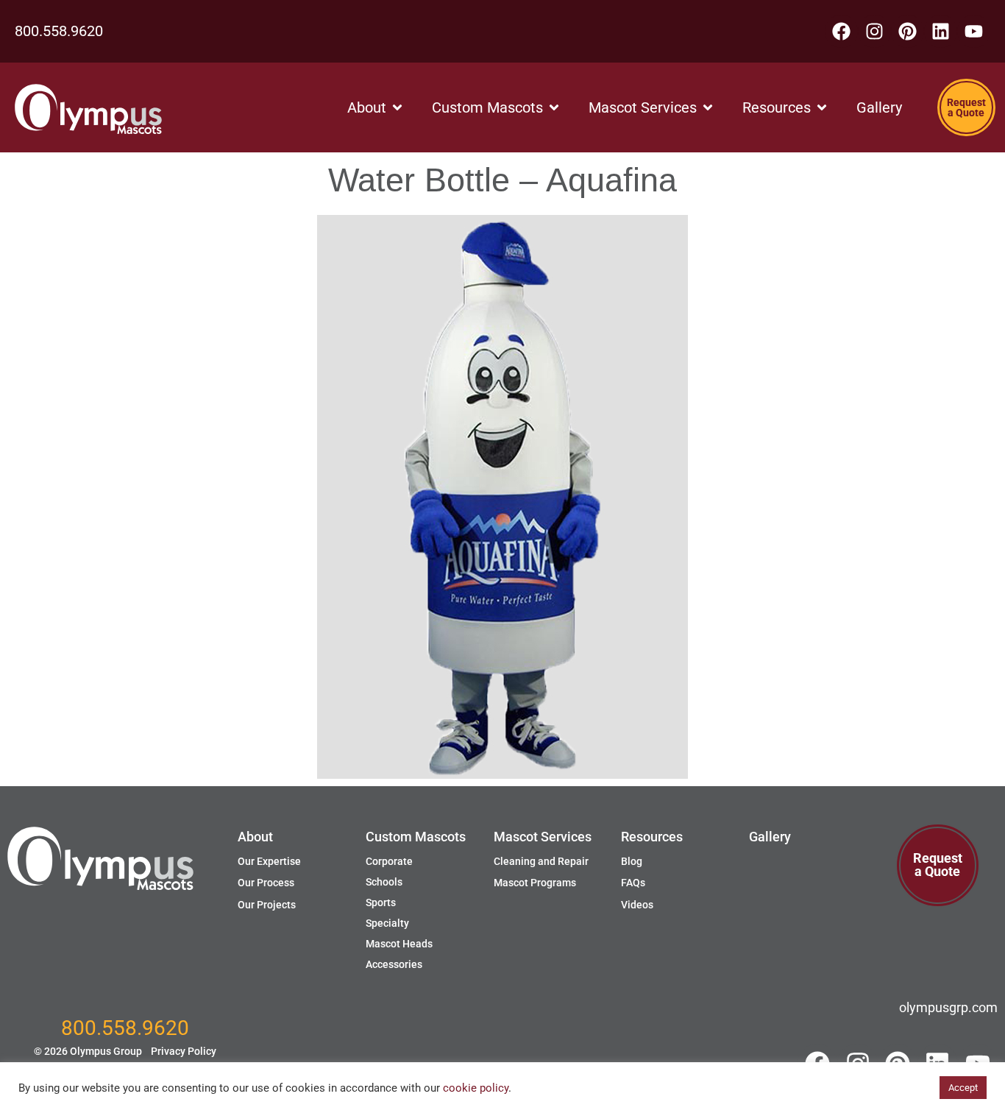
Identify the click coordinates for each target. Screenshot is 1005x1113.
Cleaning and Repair (541, 861)
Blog (631, 861)
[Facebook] (841, 31)
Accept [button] (963, 1087)
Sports (381, 902)
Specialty (387, 923)
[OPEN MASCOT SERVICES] (707, 107)
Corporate (389, 861)
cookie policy (475, 1088)
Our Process (266, 882)
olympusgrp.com (948, 1007)
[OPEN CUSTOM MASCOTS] (554, 107)
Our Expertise (269, 861)
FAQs (633, 882)
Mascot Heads (399, 944)
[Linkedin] (940, 31)
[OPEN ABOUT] (397, 107)
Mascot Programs (535, 882)
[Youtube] (973, 31)
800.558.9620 (59, 31)
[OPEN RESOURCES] (821, 107)
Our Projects (267, 905)
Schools (384, 882)
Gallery (770, 836)
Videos (637, 905)
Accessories (394, 964)
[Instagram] (874, 31)
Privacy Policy (183, 1051)
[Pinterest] (907, 31)
